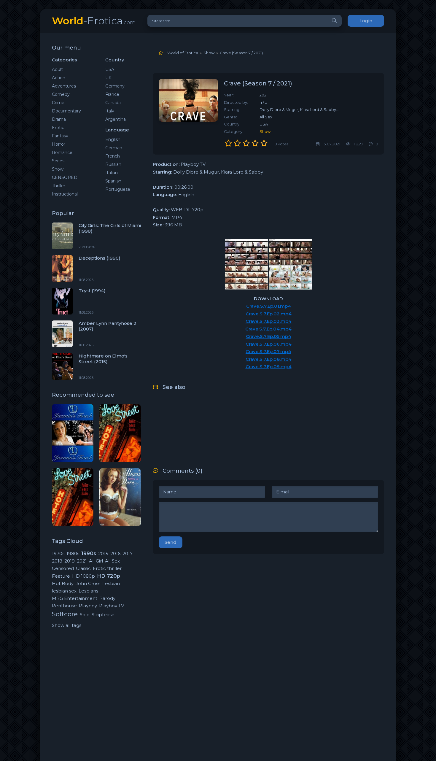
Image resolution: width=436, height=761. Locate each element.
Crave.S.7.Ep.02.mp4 (269, 314)
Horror (58, 144)
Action (58, 77)
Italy (109, 111)
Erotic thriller (107, 568)
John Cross (88, 583)
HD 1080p (83, 576)
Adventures (64, 86)
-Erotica (94, 21)
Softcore (65, 614)
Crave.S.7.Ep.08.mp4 (269, 359)
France (112, 94)
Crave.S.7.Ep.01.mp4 (268, 306)
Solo (85, 614)
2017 (127, 553)
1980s (72, 553)
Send (170, 542)
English (112, 139)
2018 (57, 561)
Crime (58, 102)
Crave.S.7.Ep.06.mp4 (269, 344)
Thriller (58, 185)
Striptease (103, 614)
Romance (62, 152)
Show (57, 169)
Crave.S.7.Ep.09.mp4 (269, 366)
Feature (61, 576)
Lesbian (111, 583)
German (113, 147)
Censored (63, 568)
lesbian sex (64, 591)
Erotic (58, 127)
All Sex (112, 561)
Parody (107, 598)
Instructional (65, 194)
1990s (88, 553)
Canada (113, 102)
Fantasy (60, 136)
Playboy (88, 606)
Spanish (113, 181)
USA (109, 69)
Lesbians (88, 591)
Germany (115, 86)
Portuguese (117, 189)
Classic (83, 568)
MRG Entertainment (74, 598)
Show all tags (66, 625)
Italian (111, 172)
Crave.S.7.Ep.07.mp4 (268, 351)
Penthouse (64, 606)
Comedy (61, 94)
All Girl (96, 561)
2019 (69, 561)
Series (58, 160)
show (265, 131)
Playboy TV (111, 606)
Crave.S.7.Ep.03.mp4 (269, 321)
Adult (57, 69)
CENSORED (64, 177)
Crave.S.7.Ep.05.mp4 (268, 336)
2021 (82, 561)
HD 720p (108, 576)
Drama (59, 119)
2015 (103, 553)
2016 (115, 553)
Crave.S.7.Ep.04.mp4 (268, 329)
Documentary (66, 111)
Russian (113, 164)
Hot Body (63, 583)
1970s (58, 553)
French (112, 156)
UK (108, 77)
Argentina (115, 119)
